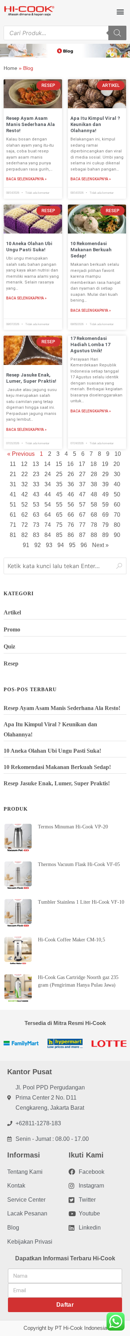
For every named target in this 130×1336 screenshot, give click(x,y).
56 (71, 504)
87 (82, 535)
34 (47, 484)
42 (24, 494)
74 (47, 525)
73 (36, 525)
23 (36, 474)
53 (36, 504)
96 (84, 545)
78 (94, 525)
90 (117, 535)
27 (82, 474)
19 (105, 464)
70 (117, 515)
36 (71, 484)
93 (49, 545)
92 (37, 545)
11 (13, 464)
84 (47, 535)
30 (117, 474)
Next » (100, 545)
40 (117, 484)
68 (94, 515)
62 (24, 515)
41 (13, 494)
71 (13, 525)
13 (35, 464)
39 (105, 484)
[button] (120, 11)
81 (13, 535)
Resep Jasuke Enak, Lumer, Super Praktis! (31, 378)
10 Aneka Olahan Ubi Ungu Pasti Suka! (29, 246)
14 (47, 464)
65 (59, 515)
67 (82, 515)
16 (70, 464)
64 (47, 515)
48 (94, 494)
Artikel (12, 612)
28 (94, 474)
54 (47, 504)
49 (105, 494)
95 (72, 545)
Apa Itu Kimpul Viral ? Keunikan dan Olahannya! (95, 124)
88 (94, 535)
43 (36, 494)
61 (13, 515)
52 (24, 504)
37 (82, 484)
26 (71, 474)
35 (59, 484)
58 (94, 504)
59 (105, 504)
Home (10, 68)
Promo (12, 629)
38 (94, 484)
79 (105, 525)
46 (71, 494)
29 (105, 474)
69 (105, 515)
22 (24, 474)
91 (26, 545)
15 (59, 464)
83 (36, 535)
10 (117, 454)
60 (117, 504)
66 (71, 515)
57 (82, 504)
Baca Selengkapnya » (26, 179)
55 (59, 504)
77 (82, 525)
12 (24, 464)
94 (60, 545)
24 (47, 474)
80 (117, 525)
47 (82, 494)
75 (59, 525)
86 (71, 535)
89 (105, 535)
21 (13, 474)
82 (24, 535)
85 (59, 535)
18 (93, 464)
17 (82, 464)
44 (47, 494)
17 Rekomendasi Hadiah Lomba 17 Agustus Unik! (90, 344)
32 (24, 484)
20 (116, 464)
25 (59, 474)
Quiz (9, 646)
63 (36, 515)
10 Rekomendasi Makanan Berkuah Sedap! (91, 250)
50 (117, 494)
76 (71, 525)
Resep (11, 663)
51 (13, 504)
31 (13, 484)
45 (59, 494)
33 (36, 484)
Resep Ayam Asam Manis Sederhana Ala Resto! (30, 124)
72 (24, 525)
